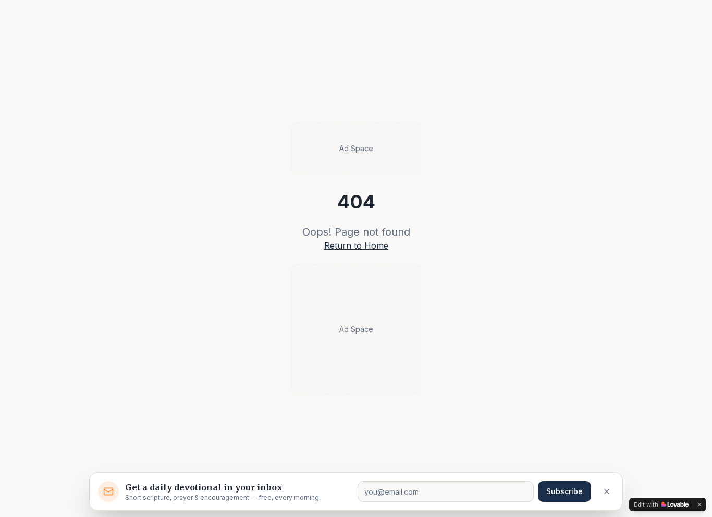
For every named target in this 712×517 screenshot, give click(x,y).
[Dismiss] (606, 491)
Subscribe (564, 491)
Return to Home (356, 245)
